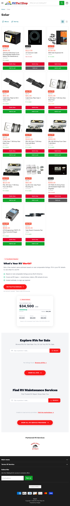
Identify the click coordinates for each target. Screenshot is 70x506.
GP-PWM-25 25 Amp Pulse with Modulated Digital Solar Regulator (56, 186)
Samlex (50, 54)
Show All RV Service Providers (33, 422)
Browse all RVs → (41, 363)
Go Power (5, 58)
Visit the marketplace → (46, 412)
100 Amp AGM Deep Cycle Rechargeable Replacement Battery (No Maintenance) (11, 54)
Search (55, 400)
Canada (34, 486)
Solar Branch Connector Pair (34, 230)
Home (3, 9)
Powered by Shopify (35, 502)
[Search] (61, 3)
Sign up (28, 478)
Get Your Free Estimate (14, 287)
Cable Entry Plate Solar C (33, 98)
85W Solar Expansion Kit (55, 52)
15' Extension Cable (31, 52)
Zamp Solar (28, 54)
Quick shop (12, 64)
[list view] (67, 22)
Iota (4, 233)
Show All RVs (33, 372)
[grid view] (63, 22)
